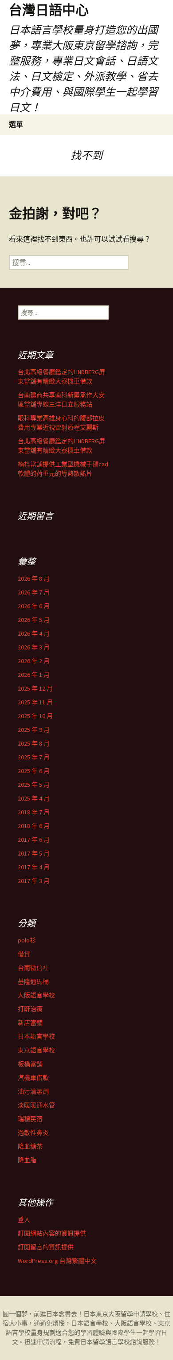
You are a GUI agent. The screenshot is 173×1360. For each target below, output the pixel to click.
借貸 (24, 954)
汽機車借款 (33, 1078)
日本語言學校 (36, 1036)
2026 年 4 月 (34, 633)
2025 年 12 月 (35, 688)
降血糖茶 (30, 1146)
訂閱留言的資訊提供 (46, 1247)
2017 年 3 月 (34, 881)
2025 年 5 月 (34, 785)
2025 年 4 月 (34, 798)
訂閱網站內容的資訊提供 (52, 1233)
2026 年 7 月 (34, 592)
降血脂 (27, 1160)
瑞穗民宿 (30, 1119)
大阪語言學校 (36, 995)
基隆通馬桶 (33, 981)
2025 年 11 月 (35, 702)
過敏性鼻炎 (33, 1133)
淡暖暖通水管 (36, 1105)
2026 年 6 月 (34, 606)
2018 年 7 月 (34, 812)
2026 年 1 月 (34, 675)
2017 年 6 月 (34, 840)
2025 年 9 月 (34, 730)
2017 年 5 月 (34, 853)
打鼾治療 (30, 1009)
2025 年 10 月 (35, 716)
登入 (24, 1219)
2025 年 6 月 (34, 771)
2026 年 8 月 (34, 578)
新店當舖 (30, 1023)
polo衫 (27, 940)
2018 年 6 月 (34, 826)
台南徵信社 (33, 968)
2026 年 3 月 (34, 647)
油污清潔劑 (33, 1091)
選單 (16, 124)
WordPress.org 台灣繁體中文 (57, 1261)
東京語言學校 (36, 1050)
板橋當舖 (30, 1064)
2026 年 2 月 (34, 661)
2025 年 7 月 (34, 757)
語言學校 (117, 1342)
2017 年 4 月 (34, 867)
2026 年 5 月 (34, 620)
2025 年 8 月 (34, 743)
